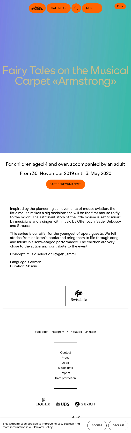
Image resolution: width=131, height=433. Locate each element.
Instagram (57, 331)
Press (65, 357)
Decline (118, 425)
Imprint (65, 373)
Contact (65, 352)
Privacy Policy (43, 427)
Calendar (58, 8)
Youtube (76, 331)
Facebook (41, 331)
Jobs (65, 362)
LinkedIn (90, 331)
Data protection (65, 378)
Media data (65, 368)
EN (119, 6)
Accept (97, 425)
